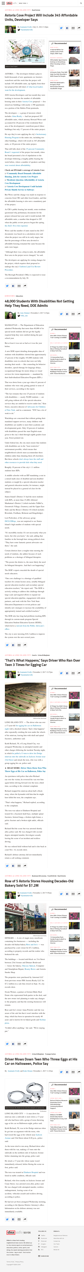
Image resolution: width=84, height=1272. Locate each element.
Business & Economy (39, 876)
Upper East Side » (56, 1112)
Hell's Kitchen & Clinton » (59, 343)
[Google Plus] (39, 1244)
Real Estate (36, 10)
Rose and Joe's (32, 944)
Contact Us (57, 1241)
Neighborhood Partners (60, 1235)
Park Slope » (54, 47)
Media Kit (56, 1250)
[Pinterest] (38, 1241)
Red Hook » (54, 355)
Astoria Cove (27, 101)
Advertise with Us (59, 1238)
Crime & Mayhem (44, 655)
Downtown (10, 296)
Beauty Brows (30, 969)
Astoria (10, 186)
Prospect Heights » (57, 58)
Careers (56, 1247)
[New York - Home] (12, 3)
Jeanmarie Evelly (26, 27)
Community (12, 173)
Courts (34, 655)
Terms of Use (10, 1262)
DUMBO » (53, 333)
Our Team (57, 1244)
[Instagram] (39, 1247)
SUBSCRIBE (45, 1256)
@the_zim (24, 315)
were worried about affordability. (18, 165)
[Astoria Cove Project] (25, 51)
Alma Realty (17, 116)
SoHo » (52, 70)
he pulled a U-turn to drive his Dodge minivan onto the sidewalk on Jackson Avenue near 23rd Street (25, 756)
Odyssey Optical (28, 965)
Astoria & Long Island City (18, 10)
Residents (11, 179)
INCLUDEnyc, (11, 521)
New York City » (55, 367)
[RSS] (39, 1250)
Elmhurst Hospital (31, 1172)
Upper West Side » (56, 1098)
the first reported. (16, 225)
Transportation (50, 1054)
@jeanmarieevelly (26, 29)
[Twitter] (39, 1235)
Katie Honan (27, 1071)
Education (19, 296)
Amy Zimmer (25, 313)
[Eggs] (25, 698)
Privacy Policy (19, 1262)
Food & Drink (51, 876)
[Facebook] (39, 1238)
